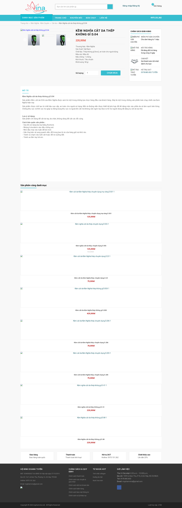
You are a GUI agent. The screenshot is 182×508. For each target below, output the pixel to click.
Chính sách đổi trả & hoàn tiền (79, 485)
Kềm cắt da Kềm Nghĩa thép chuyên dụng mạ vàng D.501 (91, 213)
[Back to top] (179, 500)
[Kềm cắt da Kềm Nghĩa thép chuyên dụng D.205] (91, 362)
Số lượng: (80, 73)
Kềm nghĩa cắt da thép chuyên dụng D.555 (91, 246)
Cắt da (54, 23)
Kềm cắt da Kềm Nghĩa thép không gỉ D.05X (91, 310)
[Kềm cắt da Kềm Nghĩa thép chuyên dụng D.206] (91, 330)
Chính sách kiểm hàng (76, 489)
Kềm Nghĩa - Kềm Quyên (40, 23)
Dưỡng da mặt (98, 477)
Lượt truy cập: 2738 (155, 505)
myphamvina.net (39, 505)
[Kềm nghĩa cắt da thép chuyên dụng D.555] (91, 233)
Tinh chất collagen (99, 473)
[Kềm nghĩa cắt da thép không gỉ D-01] (91, 394)
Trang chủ (24, 23)
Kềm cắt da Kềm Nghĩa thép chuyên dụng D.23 (91, 278)
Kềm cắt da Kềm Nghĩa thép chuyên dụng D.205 (91, 375)
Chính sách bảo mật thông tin (79, 492)
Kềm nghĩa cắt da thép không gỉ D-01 (91, 407)
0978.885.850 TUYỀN (149, 72)
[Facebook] (119, 487)
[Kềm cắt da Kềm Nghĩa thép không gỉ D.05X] (91, 297)
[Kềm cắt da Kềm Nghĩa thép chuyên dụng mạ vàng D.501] (91, 201)
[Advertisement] (91, 160)
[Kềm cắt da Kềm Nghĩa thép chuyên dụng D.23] (91, 265)
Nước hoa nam (98, 480)
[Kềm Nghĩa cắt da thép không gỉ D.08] (91, 426)
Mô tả (25, 90)
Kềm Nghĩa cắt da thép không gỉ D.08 (91, 439)
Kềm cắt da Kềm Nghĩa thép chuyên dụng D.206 (91, 342)
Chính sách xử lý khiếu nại (77, 496)
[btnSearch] (110, 6)
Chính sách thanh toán (76, 476)
